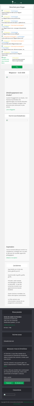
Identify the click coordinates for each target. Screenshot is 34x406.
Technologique (14, 11)
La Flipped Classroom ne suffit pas (10, 34)
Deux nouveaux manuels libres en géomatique (18, 60)
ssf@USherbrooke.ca (9, 325)
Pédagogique (7, 11)
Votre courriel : (8, 377)
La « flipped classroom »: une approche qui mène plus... (14, 28)
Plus (17, 67)
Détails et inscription (11, 258)
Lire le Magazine (10, 109)
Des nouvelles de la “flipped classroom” (12, 44)
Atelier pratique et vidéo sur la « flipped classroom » (11, 13)
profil (5, 366)
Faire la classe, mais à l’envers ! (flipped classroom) (12, 54)
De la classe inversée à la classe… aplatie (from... (14, 22)
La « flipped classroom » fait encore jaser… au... (13, 49)
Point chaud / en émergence (17, 25)
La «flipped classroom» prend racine (11, 18)
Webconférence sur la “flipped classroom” (12, 38)
